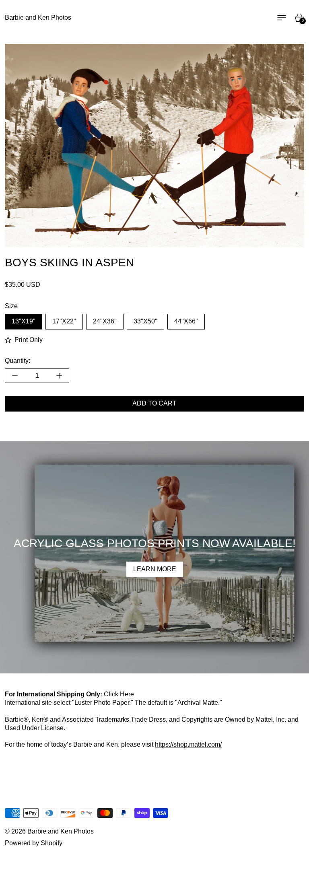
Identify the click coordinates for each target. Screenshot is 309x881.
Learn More (154, 569)
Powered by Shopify (33, 843)
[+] (59, 375)
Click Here (119, 694)
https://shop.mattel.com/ (188, 744)
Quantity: (17, 360)
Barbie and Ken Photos (60, 831)
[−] (15, 375)
